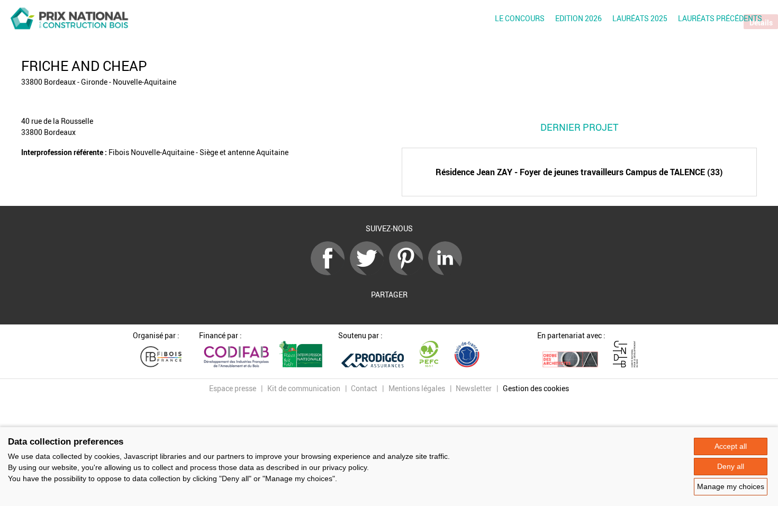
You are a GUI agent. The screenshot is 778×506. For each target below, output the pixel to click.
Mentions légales (416, 388)
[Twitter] (369, 272)
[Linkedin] (447, 272)
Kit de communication (303, 388)
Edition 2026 (578, 18)
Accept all (730, 446)
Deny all (730, 466)
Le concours (520, 18)
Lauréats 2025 (639, 18)
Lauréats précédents (720, 18)
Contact (364, 388)
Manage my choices (730, 486)
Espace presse (232, 388)
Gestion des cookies (536, 388)
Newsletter (474, 388)
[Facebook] (330, 272)
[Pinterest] (408, 272)
